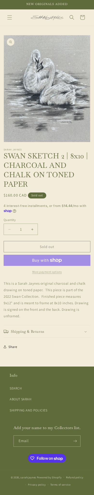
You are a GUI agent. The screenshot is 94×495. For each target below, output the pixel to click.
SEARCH (16, 388)
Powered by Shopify (49, 477)
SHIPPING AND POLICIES (28, 410)
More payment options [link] (47, 272)
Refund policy (74, 477)
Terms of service (60, 484)
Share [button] (12, 347)
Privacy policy (37, 484)
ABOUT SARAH (21, 399)
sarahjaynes (28, 477)
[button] (9, 17)
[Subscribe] (75, 441)
